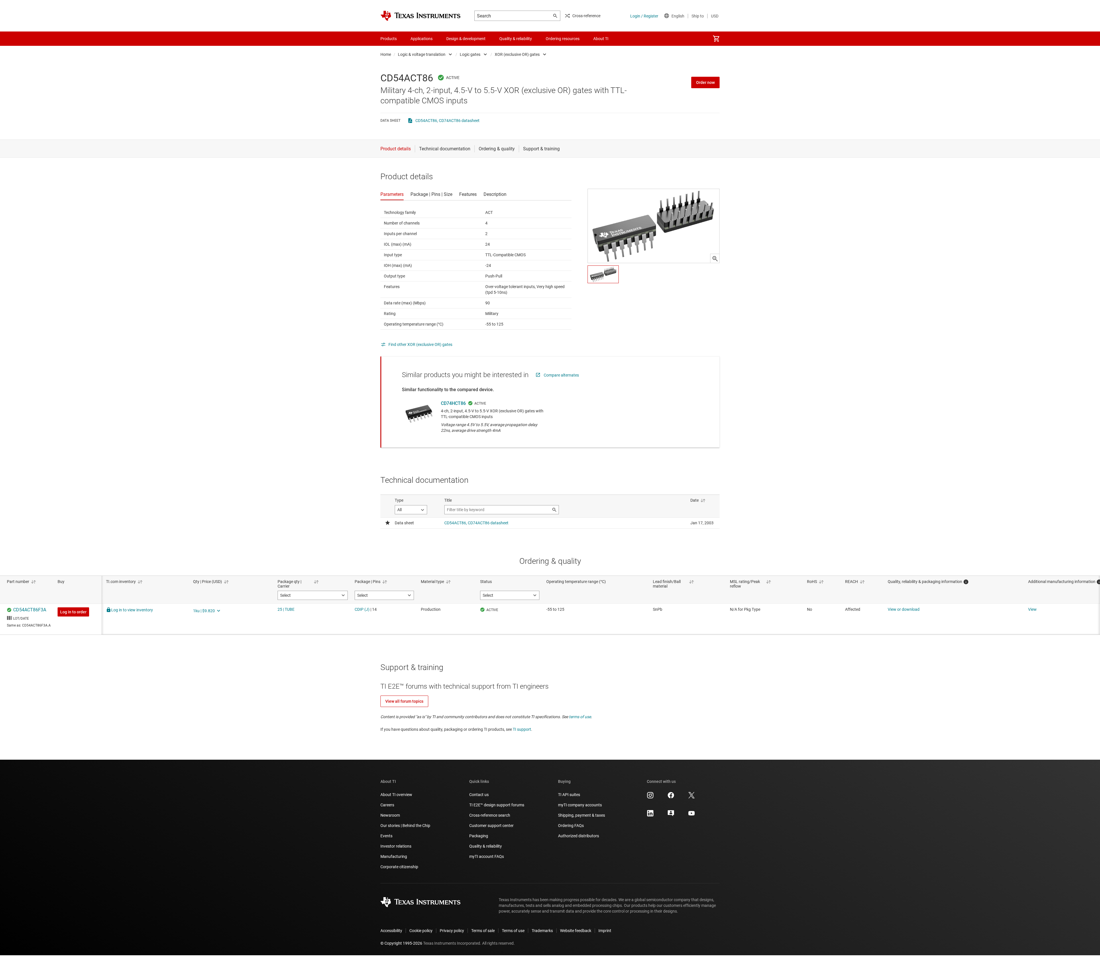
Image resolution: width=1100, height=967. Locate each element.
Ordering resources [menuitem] (563, 38)
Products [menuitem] (388, 38)
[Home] (420, 16)
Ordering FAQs (571, 825)
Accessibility (391, 930)
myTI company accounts (580, 805)
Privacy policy (452, 930)
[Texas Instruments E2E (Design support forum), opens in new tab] (670, 815)
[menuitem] (716, 38)
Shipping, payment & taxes (581, 815)
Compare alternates (561, 375)
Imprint (604, 930)
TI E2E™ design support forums (496, 805)
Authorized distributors (578, 836)
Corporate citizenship (399, 866)
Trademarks (542, 930)
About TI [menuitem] (600, 38)
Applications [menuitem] (421, 38)
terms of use (580, 716)
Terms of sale (483, 930)
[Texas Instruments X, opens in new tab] (691, 797)
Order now (705, 82)
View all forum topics (404, 701)
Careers (387, 805)
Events (386, 836)
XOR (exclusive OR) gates (517, 54)
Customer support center (491, 825)
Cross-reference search (489, 815)
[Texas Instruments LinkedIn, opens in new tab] (650, 815)
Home (385, 54)
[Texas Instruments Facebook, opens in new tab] (670, 797)
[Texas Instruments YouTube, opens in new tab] (691, 815)
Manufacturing (393, 856)
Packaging (478, 836)
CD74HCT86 (453, 403)
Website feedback (575, 930)
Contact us (479, 794)
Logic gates (470, 54)
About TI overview (396, 794)
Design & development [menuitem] (466, 38)
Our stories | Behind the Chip (405, 825)
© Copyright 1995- (401, 943)
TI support (522, 729)
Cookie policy (421, 930)
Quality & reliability (485, 846)
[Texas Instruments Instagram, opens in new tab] (650, 797)
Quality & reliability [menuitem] (515, 38)
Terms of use (513, 930)
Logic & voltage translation (421, 54)
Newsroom (390, 815)
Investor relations (395, 846)
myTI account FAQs (486, 856)
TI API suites (569, 794)
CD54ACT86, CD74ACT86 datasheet (447, 120)
